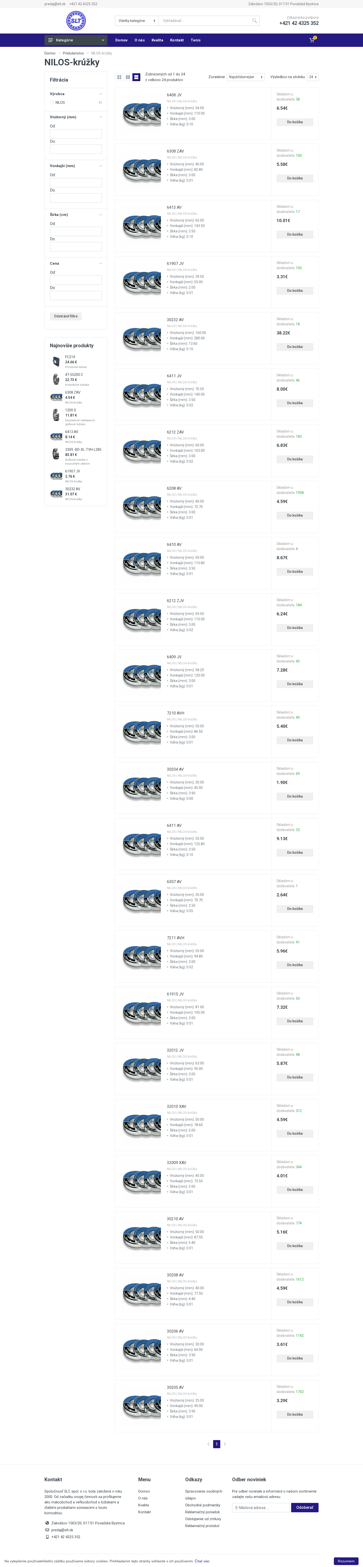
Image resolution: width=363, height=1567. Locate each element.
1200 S (70, 410)
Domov (50, 53)
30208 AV (175, 1275)
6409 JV (174, 657)
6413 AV (71, 432)
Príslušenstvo (73, 53)
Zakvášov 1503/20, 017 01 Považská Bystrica (283, 4)
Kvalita (143, 1505)
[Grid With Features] (127, 77)
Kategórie (64, 40)
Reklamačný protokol (202, 1526)
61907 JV (72, 471)
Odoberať (304, 1507)
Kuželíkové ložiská (77, 384)
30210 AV (175, 1219)
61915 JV (175, 994)
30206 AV (175, 1331)
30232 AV (72, 489)
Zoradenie (216, 77)
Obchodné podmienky (202, 1505)
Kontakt (144, 1512)
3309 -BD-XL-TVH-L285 (83, 450)
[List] (136, 77)
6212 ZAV (175, 432)
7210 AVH (175, 713)
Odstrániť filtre (66, 316)
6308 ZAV (73, 392)
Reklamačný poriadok (202, 1512)
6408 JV (174, 95)
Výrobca (57, 94)
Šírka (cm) (59, 214)
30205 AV (175, 1387)
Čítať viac (202, 1561)
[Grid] (119, 77)
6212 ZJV (175, 600)
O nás (143, 1498)
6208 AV (174, 488)
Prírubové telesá (76, 367)
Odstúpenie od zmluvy (203, 1519)
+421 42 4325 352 (83, 4)
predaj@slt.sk (54, 4)
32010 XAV (176, 1106)
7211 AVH (175, 938)
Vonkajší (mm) (62, 166)
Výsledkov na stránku (287, 77)
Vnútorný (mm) (63, 117)
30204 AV (175, 769)
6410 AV (174, 544)
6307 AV (174, 881)
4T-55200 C (74, 375)
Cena (54, 263)
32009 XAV (176, 1162)
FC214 (70, 357)
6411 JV (174, 376)
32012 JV (175, 1050)
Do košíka (295, 122)
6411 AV (174, 825)
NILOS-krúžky (73, 402)
